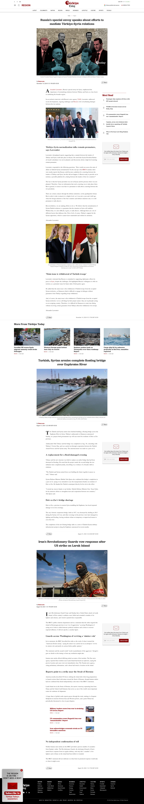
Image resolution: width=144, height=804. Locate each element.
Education (82, 783)
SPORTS (101, 10)
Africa (59, 783)
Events (92, 790)
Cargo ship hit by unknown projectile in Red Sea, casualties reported (116, 349)
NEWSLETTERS (126, 5)
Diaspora (40, 790)
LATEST (35, 10)
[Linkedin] (29, 792)
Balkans (49, 790)
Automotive (72, 794)
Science (82, 794)
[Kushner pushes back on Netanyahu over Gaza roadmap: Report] (87, 337)
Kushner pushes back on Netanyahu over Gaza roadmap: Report (86, 349)
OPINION (113, 781)
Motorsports (103, 790)
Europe (49, 783)
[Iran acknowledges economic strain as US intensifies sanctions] (90, 729)
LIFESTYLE (84, 10)
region (26, 5)
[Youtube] (23, 792)
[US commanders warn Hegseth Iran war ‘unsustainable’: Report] (90, 719)
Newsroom (41, 81)
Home (69, 15)
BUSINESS (75, 10)
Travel (81, 790)
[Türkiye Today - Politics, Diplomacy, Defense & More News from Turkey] (72, 4)
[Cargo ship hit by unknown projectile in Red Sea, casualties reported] (117, 337)
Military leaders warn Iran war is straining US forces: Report (67, 709)
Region (74, 15)
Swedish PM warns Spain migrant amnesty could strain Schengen (25, 349)
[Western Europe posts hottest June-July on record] (57, 337)
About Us (41, 800)
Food (81, 792)
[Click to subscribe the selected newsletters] (124, 159)
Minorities (40, 792)
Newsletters (48, 800)
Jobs (60, 800)
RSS (75, 800)
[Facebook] (26, 792)
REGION (60, 10)
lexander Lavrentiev (56, 89)
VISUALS (109, 10)
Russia (76, 102)
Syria (52, 281)
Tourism (71, 790)
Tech (70, 792)
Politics (39, 783)
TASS (79, 99)
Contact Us (55, 800)
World (51, 713)
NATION (53, 10)
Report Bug (79, 800)
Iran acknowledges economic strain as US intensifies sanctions (66, 729)
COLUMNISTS (43, 10)
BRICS (84, 170)
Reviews (92, 794)
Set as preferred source (112, 5)
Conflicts (60, 790)
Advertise (70, 800)
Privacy (65, 800)
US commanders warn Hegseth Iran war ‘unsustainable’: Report (65, 719)
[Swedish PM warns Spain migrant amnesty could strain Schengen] (27, 337)
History (92, 783)
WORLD (68, 10)
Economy (71, 783)
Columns (113, 783)
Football (102, 783)
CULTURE (93, 10)
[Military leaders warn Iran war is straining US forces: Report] (90, 709)
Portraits (92, 792)
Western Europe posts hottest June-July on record (55, 348)
